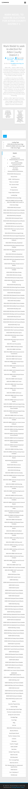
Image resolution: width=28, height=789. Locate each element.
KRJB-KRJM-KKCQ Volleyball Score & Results (14, 221)
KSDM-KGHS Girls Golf (14, 688)
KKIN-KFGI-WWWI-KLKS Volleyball (14, 378)
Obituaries (14, 741)
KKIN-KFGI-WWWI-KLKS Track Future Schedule (14, 567)
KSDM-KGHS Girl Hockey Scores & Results (14, 641)
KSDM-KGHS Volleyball (14, 595)
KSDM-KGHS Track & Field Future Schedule (14, 646)
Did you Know (14, 176)
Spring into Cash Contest (14, 714)
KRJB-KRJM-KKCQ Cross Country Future (14, 226)
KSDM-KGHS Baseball (14, 651)
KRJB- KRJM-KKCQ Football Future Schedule (14, 210)
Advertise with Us (14, 762)
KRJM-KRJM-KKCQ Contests (14, 464)
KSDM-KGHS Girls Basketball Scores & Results (14, 625)
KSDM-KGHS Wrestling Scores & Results (14, 609)
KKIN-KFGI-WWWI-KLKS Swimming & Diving (14, 404)
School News (15, 169)
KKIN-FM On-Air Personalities (14, 344)
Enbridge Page (14, 717)
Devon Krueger (10, 58)
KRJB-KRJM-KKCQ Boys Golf (14, 308)
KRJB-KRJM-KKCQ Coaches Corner (14, 698)
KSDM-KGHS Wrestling (14, 603)
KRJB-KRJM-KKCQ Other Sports (14, 332)
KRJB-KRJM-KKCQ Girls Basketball (14, 254)
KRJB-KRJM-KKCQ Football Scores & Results (14, 213)
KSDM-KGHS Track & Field (14, 643)
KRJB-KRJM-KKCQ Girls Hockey (14, 275)
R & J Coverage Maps (14, 760)
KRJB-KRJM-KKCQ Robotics (14, 467)
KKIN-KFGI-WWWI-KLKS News (14, 349)
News (8, 59)
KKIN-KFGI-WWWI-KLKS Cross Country (14, 415)
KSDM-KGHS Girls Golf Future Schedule (14, 690)
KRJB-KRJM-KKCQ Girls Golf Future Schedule (14, 319)
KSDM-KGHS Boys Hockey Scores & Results (14, 633)
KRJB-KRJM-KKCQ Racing (14, 470)
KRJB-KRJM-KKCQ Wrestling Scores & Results (14, 290)
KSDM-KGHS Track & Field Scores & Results (14, 649)
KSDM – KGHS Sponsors (14, 179)
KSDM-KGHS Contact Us (15, 674)
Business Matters (14, 730)
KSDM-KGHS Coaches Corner (14, 577)
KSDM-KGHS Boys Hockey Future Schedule (14, 630)
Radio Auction (14, 769)
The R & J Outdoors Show (14, 736)
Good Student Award (14, 733)
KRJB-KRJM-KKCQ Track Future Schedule (14, 327)
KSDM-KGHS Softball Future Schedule (14, 662)
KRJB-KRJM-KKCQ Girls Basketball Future (14, 256)
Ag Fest (14, 701)
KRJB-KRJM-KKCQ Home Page (15, 144)
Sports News (14, 187)
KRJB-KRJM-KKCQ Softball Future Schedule (14, 303)
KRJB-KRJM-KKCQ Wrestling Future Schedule (14, 287)
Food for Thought (14, 744)
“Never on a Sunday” (14, 182)
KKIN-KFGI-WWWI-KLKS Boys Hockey (14, 449)
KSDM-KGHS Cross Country (14, 667)
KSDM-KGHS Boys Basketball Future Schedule (14, 614)
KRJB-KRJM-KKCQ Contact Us (14, 728)
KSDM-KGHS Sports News (14, 574)
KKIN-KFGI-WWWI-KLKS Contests (14, 356)
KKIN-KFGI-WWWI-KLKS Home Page (15, 146)
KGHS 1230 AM (14, 746)
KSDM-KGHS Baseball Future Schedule (14, 654)
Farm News (15, 168)
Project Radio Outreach (14, 192)
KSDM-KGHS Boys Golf (14, 680)
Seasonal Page (14, 706)
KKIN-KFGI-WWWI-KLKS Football (14, 359)
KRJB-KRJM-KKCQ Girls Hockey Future (14, 277)
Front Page (14, 720)
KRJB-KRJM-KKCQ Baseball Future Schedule (14, 295)
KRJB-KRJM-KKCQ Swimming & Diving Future (14, 235)
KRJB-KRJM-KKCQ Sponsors (14, 174)
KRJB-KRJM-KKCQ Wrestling (14, 284)
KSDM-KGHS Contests (14, 585)
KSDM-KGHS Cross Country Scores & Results (14, 677)
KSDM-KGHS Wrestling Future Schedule (14, 606)
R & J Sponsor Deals (14, 184)
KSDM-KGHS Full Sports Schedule (14, 696)
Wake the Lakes (14, 754)
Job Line (14, 725)
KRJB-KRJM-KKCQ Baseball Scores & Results (14, 298)
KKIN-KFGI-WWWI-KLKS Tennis (14, 381)
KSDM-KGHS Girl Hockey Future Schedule (14, 638)
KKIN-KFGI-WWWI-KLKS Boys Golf (14, 542)
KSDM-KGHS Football (14, 587)
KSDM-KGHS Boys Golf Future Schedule (14, 682)
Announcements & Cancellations (15, 171)
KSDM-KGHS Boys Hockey (14, 627)
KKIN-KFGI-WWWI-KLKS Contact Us (15, 202)
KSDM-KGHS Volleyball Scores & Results (14, 601)
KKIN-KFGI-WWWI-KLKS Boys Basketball (14, 426)
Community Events (15, 158)
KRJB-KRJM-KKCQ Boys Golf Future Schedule (14, 311)
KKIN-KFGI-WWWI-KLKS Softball (14, 531)
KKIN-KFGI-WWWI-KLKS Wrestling (14, 484)
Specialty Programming (14, 704)
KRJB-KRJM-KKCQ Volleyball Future (14, 218)
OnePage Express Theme (18, 787)
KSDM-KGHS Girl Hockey (14, 635)
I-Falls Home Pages (15, 148)
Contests (14, 738)
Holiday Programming (14, 752)
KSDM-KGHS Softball (14, 659)
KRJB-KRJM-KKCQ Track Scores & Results (14, 330)
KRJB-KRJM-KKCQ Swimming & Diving (14, 233)
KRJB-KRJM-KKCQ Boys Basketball (14, 242)
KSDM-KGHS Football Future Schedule (14, 590)
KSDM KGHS (14, 673)
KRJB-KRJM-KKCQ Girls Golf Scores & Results (14, 322)
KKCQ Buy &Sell (14, 757)
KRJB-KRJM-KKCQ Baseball (14, 292)
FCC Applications (14, 190)
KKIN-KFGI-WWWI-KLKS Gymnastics (14, 495)
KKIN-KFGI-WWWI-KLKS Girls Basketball (14, 438)
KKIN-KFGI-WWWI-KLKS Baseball (14, 519)
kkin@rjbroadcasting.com (17, 63)
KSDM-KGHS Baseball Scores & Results (14, 657)
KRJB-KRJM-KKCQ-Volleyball (14, 215)
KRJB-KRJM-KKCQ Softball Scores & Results (14, 306)
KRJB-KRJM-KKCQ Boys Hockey (14, 272)
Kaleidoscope (14, 775)
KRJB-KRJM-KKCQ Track (14, 324)
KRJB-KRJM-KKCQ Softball (14, 300)
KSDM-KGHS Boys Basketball (14, 611)
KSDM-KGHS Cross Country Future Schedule (14, 670)
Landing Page (15, 142)
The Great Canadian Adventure (14, 712)
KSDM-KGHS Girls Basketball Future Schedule (14, 622)
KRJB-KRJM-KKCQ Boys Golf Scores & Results (14, 314)
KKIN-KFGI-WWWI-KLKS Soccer (14, 392)
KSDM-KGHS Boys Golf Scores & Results (14, 685)
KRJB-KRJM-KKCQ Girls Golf (14, 316)
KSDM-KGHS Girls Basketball (14, 619)
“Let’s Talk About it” (14, 772)
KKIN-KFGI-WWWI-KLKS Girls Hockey (14, 472)
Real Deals (14, 749)
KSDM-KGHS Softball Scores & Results (14, 665)
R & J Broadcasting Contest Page (14, 709)
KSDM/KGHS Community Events (16, 166)
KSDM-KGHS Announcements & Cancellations (14, 582)
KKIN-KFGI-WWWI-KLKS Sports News (14, 346)
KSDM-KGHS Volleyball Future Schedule (14, 598)
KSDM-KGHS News (14, 579)
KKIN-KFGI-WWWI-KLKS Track (14, 564)
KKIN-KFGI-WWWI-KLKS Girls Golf (14, 553)
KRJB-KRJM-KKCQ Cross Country (14, 223)
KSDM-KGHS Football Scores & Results (14, 593)
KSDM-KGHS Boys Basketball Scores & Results (14, 617)
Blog (14, 722)
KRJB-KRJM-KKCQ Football (14, 207)
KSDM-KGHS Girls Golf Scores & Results (14, 693)
